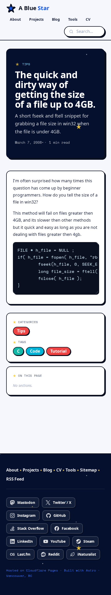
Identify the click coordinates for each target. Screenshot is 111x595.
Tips (21, 331)
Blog (56, 19)
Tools (72, 19)
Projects (36, 19)
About (15, 19)
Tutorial (58, 351)
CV (88, 19)
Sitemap (88, 470)
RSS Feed (15, 479)
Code (35, 351)
